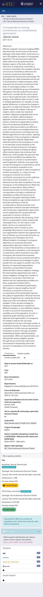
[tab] (24, 357)
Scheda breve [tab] (9, 353)
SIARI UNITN (11, 16)
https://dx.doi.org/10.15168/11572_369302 (20, 423)
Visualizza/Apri (11, 485)
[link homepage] (7, 3)
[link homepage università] (27, 3)
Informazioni (10, 531)
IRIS (2, 16)
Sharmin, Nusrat (10, 36)
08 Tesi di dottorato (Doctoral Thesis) (18, 19)
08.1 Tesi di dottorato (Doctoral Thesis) (19, 21)
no (5, 416)
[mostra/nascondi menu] (41, 4)
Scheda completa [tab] (23, 353)
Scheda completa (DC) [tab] (12, 357)
